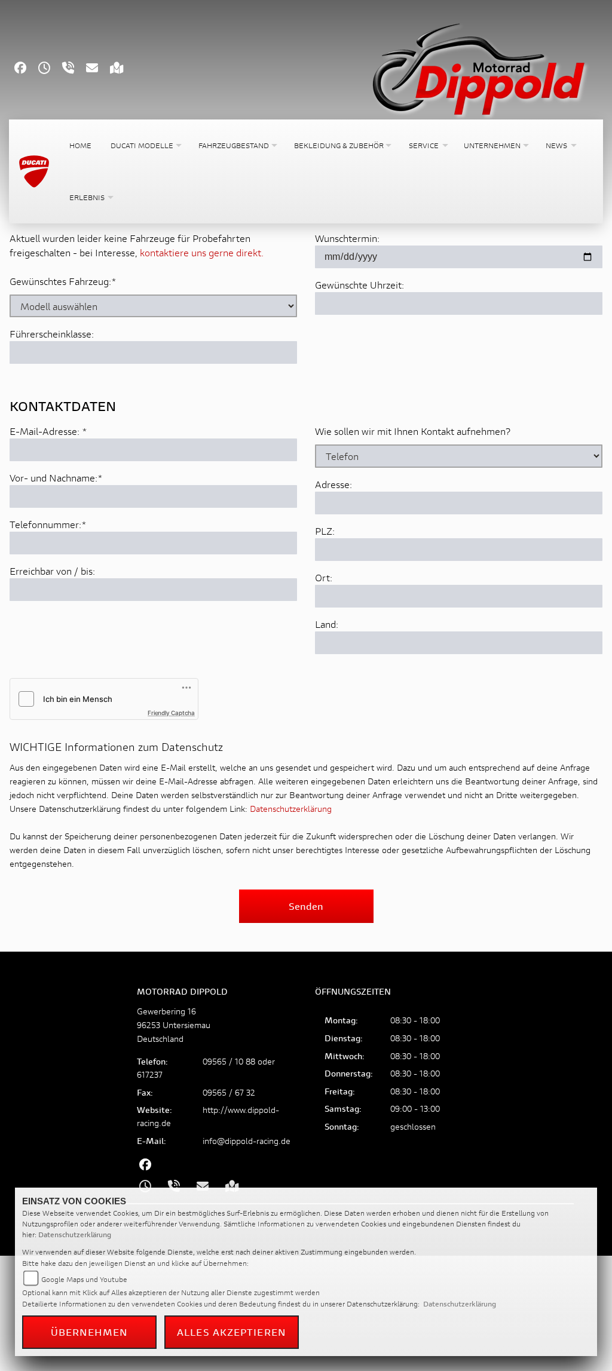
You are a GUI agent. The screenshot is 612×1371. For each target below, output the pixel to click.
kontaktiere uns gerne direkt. (202, 252)
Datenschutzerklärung (291, 808)
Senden (306, 906)
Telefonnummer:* (48, 524)
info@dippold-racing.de (246, 1140)
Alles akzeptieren (231, 1332)
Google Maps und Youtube (84, 1279)
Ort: (323, 577)
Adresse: (333, 484)
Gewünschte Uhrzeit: (359, 284)
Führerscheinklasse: (52, 333)
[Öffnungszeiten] (50, 69)
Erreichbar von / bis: (52, 571)
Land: (326, 624)
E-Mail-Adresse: (48, 431)
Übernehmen (89, 1332)
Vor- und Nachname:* (56, 477)
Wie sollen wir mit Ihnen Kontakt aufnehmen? (412, 431)
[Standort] (123, 69)
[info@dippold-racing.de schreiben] (98, 69)
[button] (145, 145)
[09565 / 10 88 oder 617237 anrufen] (74, 69)
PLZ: (325, 531)
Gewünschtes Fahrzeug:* (63, 281)
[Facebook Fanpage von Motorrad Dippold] (26, 69)
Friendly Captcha (171, 712)
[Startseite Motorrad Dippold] (478, 66)
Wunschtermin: (347, 238)
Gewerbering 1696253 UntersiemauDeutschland (173, 1024)
